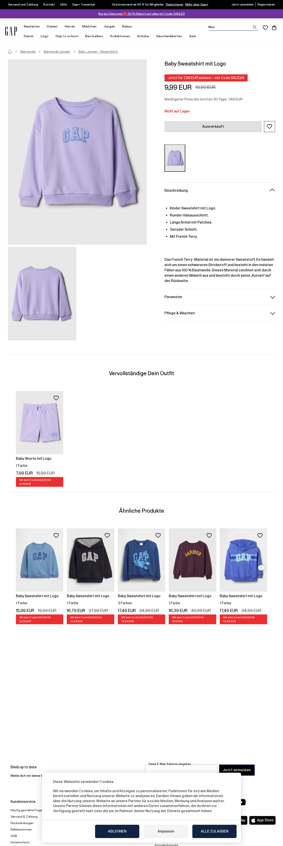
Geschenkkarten (169, 36)
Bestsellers (94, 36)
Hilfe (63, 4)
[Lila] (174, 158)
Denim (29, 36)
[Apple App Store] (262, 820)
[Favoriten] (265, 27)
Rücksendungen (22, 823)
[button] (269, 126)
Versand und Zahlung (23, 4)
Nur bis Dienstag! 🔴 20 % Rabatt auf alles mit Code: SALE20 (141, 13)
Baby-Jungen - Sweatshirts (98, 51)
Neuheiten (32, 26)
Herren (70, 26)
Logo (45, 36)
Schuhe (143, 36)
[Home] (10, 52)
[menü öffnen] (42, 26)
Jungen (109, 26)
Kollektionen (120, 36)
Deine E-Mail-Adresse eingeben (170, 764)
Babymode (27, 51)
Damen (52, 26)
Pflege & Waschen (179, 313)
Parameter (173, 297)
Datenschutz (20, 842)
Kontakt (49, 4)
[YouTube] (241, 802)
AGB (14, 836)
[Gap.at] (11, 31)
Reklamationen (21, 829)
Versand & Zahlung (24, 816)
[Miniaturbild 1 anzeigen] (42, 293)
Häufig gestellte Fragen (27, 810)
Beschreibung (176, 190)
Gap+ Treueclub (83, 4)
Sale (192, 36)
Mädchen (89, 26)
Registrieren (174, 4)
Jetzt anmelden (242, 4)
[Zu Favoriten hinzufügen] (56, 398)
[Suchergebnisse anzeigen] (254, 27)
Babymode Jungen (57, 51)
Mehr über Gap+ (196, 4)
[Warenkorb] (274, 27)
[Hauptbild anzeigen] (77, 152)
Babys (127, 26)
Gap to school (66, 36)
